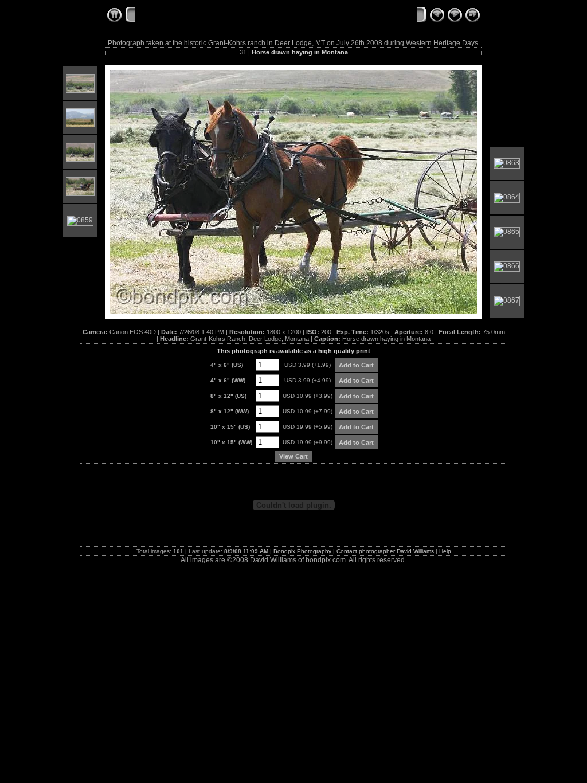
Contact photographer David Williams (385, 551)
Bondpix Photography (302, 551)
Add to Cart (356, 365)
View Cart (293, 456)
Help (445, 551)
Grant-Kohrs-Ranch (173, 15)
